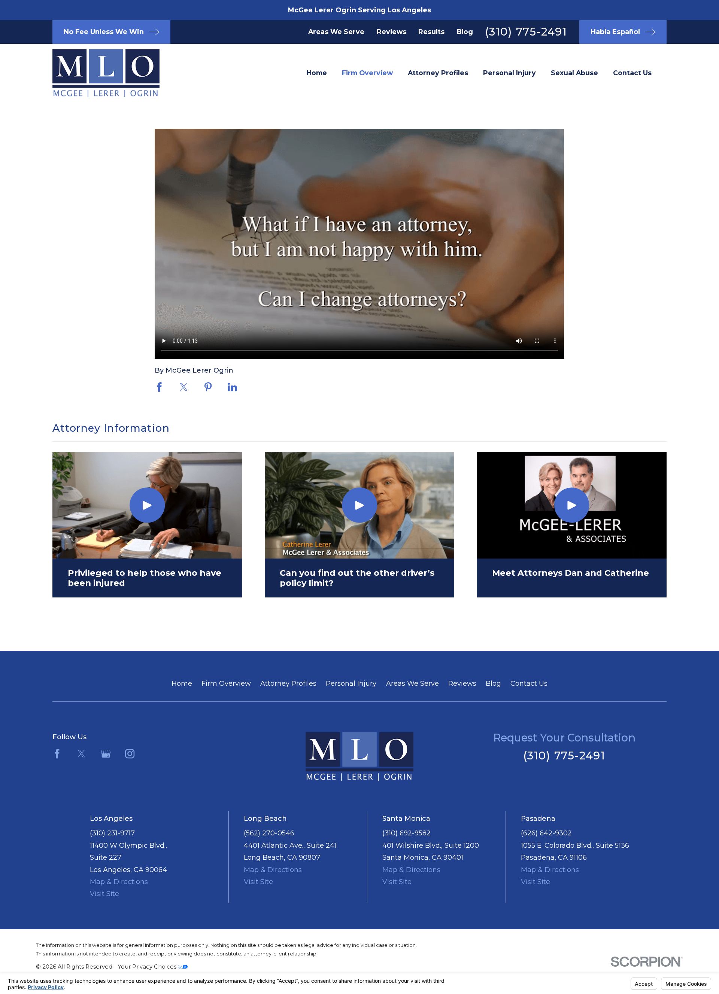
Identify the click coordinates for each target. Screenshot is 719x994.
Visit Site (104, 894)
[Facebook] (57, 753)
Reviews (391, 32)
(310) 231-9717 (112, 833)
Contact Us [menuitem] (632, 73)
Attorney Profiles (288, 683)
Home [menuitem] (317, 73)
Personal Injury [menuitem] (509, 73)
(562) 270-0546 (269, 833)
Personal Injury (351, 683)
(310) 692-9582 (406, 833)
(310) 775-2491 (526, 31)
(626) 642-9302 (546, 833)
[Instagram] (129, 753)
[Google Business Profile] (105, 753)
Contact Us (528, 683)
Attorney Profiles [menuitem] (438, 73)
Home (182, 683)
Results (431, 32)
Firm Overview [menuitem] (367, 73)
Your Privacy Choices (148, 966)
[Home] (93, 73)
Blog (465, 32)
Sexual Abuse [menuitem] (574, 73)
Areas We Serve (336, 32)
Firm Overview (226, 683)
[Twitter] (81, 753)
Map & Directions (119, 882)
